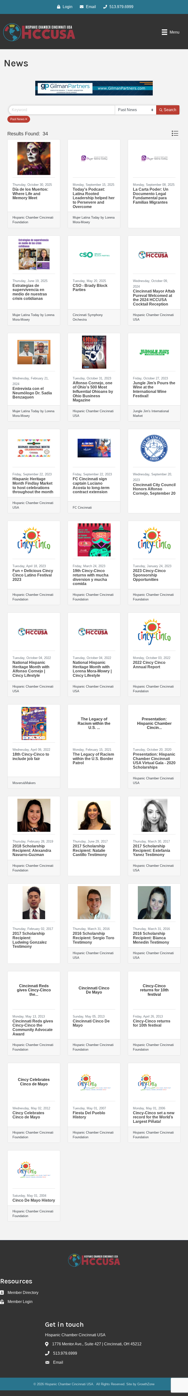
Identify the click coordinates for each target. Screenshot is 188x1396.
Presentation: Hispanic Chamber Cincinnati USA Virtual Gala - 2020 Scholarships (154, 760)
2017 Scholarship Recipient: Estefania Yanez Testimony (151, 850)
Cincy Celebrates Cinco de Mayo (28, 1115)
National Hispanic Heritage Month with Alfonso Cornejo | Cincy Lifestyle (30, 669)
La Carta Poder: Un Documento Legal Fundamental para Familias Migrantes (150, 195)
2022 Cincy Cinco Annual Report (149, 664)
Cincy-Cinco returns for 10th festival (151, 1023)
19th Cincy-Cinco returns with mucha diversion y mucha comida (90, 577)
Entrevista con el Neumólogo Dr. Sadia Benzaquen (32, 393)
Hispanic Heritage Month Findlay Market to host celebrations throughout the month (32, 485)
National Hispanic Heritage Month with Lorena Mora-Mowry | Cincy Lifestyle (92, 669)
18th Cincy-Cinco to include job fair (30, 756)
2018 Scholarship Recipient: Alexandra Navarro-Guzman (31, 850)
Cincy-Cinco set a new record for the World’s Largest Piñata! (153, 1117)
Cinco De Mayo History (33, 1200)
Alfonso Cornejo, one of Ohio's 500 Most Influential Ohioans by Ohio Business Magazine (93, 391)
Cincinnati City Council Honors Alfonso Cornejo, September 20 (154, 489)
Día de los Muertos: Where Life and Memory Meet (30, 193)
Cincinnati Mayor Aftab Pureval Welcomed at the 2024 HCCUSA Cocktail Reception (154, 297)
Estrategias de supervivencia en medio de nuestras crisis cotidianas (29, 292)
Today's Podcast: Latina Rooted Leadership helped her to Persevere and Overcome (94, 198)
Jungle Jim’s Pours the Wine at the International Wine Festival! (154, 389)
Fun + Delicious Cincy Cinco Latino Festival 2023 (32, 575)
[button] (175, 133)
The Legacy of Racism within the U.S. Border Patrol (93, 758)
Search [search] (170, 110)
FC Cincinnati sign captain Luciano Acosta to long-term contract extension (91, 485)
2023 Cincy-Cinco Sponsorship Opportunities (149, 575)
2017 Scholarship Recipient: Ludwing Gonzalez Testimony (30, 940)
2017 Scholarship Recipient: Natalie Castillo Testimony (90, 850)
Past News (17, 119)
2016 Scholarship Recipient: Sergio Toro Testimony (93, 937)
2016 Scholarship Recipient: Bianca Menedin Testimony (151, 937)
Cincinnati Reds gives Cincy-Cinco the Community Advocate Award (32, 1027)
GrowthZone (145, 1384)
